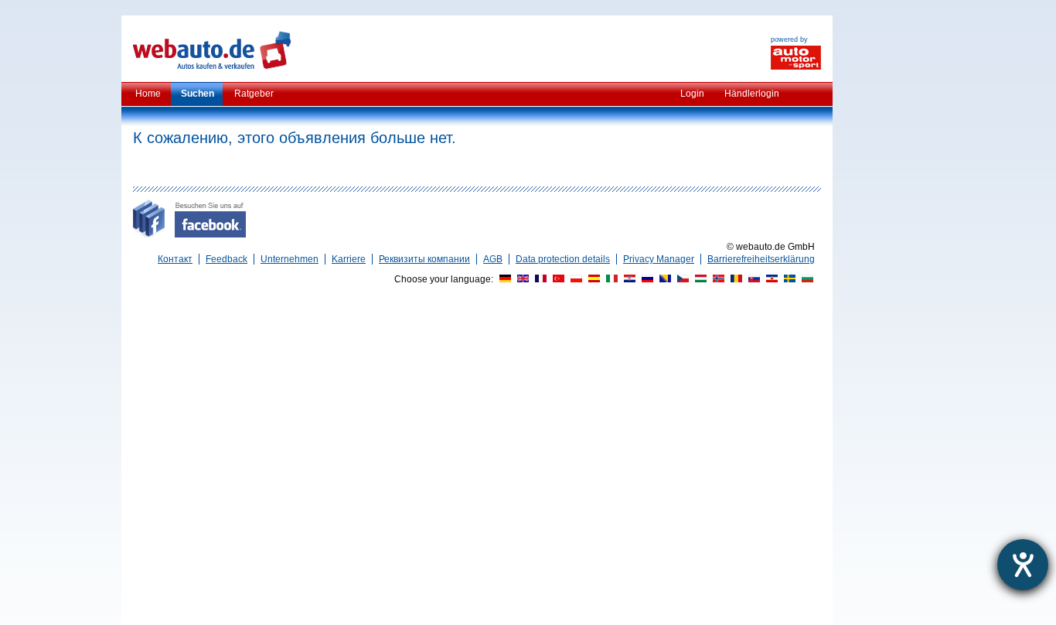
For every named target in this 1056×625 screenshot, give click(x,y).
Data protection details (563, 259)
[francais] (539, 279)
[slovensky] (752, 279)
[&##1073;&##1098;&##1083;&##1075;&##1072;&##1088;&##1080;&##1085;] (805, 279)
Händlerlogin (751, 93)
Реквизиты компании (424, 259)
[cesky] (681, 279)
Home (148, 93)
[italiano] (610, 279)
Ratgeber (254, 93)
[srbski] (770, 279)
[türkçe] (556, 279)
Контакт (175, 259)
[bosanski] (663, 279)
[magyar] (699, 279)
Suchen (197, 93)
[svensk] (787, 279)
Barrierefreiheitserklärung (761, 259)
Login (692, 93)
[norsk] (716, 279)
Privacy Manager (658, 259)
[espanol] (592, 279)
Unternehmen (290, 259)
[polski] (574, 279)
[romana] (734, 279)
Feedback (226, 259)
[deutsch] (503, 279)
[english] (521, 279)
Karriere (349, 259)
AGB (492, 259)
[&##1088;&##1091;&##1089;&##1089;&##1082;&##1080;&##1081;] (645, 279)
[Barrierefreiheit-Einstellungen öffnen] (1022, 564)
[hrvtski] (627, 279)
